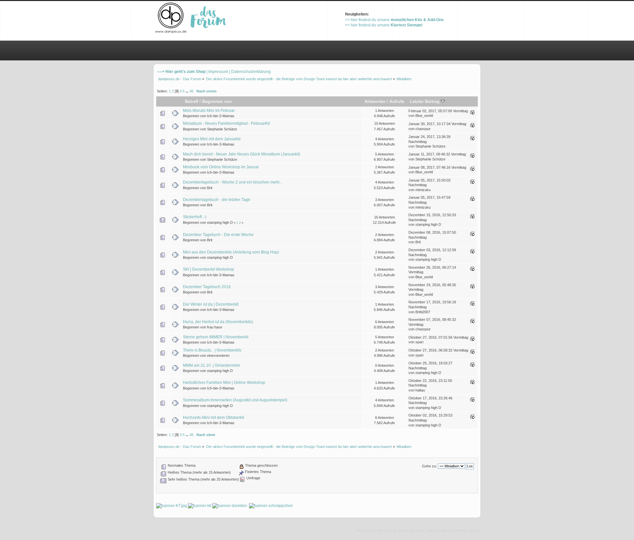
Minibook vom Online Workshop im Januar (221, 167)
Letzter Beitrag (425, 101)
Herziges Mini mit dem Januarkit (211, 139)
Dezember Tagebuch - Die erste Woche (218, 234)
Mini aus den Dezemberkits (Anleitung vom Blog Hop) (231, 252)
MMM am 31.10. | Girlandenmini (211, 365)
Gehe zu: (429, 466)
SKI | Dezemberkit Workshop (208, 269)
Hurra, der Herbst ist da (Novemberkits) (218, 322)
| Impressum (217, 71)
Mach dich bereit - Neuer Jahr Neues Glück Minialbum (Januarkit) (241, 154)
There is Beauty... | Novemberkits (212, 350)
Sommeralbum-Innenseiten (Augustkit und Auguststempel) (235, 400)
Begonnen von (217, 101)
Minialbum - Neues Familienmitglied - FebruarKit (226, 123)
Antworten (375, 101)
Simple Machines (411, 530)
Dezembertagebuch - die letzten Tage (216, 199)
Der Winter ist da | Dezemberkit (210, 304)
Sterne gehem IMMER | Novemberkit (215, 337)
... (188, 91)
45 (192, 91)
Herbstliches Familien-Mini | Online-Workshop (224, 382)
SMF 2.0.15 (365, 530)
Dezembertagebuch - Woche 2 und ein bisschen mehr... (232, 182)
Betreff (191, 101)
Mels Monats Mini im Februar (209, 110)
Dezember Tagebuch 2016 (207, 287)
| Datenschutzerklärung (250, 71)
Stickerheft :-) (194, 217)
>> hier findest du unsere (394, 19)
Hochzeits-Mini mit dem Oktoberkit (213, 417)
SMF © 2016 (386, 530)
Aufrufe (396, 101)
